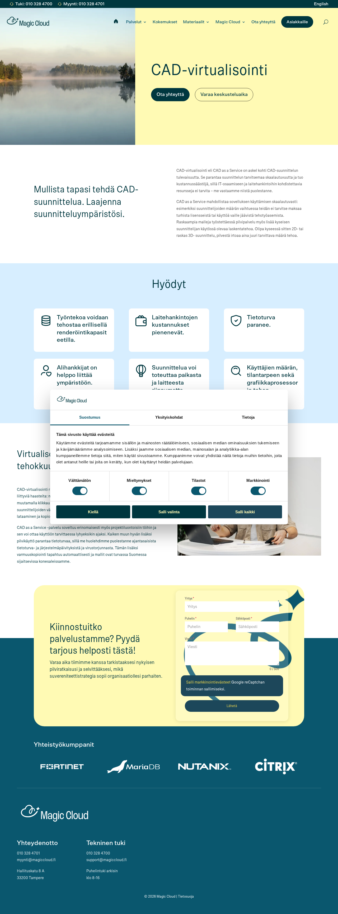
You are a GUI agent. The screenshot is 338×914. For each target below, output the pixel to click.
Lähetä (232, 706)
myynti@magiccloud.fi (36, 860)
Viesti (189, 638)
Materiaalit (193, 22)
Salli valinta (169, 512)
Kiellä (93, 512)
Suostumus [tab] (90, 417)
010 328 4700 (98, 853)
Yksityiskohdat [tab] (169, 417)
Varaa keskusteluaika (224, 94)
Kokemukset (165, 22)
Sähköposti (244, 618)
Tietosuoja (186, 896)
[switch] (139, 491)
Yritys (189, 598)
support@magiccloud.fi (106, 860)
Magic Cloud (227, 22)
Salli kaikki (245, 512)
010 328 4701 (28, 853)
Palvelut (134, 22)
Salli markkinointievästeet (208, 682)
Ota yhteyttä (263, 22)
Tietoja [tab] (248, 417)
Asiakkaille (297, 22)
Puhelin (190, 618)
